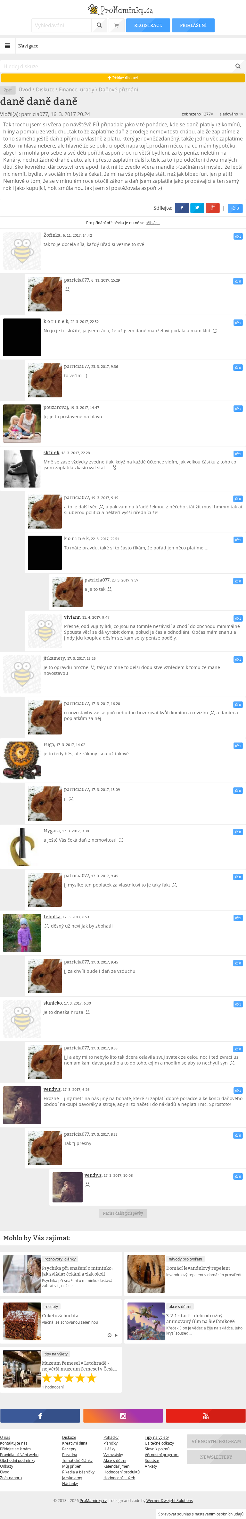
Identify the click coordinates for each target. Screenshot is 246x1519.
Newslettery (216, 1457)
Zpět (8, 90)
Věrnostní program (161, 1454)
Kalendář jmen (116, 1466)
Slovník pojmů (157, 1448)
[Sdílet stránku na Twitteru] (197, 208)
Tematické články (77, 1460)
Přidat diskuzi (124, 78)
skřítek (51, 452)
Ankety (151, 1466)
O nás (5, 1437)
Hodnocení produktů (121, 1471)
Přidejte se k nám (15, 1448)
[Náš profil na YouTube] (205, 1416)
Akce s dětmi (114, 1460)
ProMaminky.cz (93, 1500)
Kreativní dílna (74, 1443)
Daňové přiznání (118, 89)
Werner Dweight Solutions (169, 1500)
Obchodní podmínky (17, 1460)
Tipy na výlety (157, 1437)
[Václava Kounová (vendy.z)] (22, 1105)
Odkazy (6, 1466)
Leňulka (52, 916)
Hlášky (109, 1448)
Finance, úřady (76, 89)
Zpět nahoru (11, 1477)
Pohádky (111, 1437)
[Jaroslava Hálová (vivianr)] (45, 631)
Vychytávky (113, 1454)
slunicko (53, 1003)
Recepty (69, 1448)
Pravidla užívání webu (19, 1454)
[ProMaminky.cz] (123, 10)
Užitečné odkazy (159, 1443)
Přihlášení (193, 25)
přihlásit (152, 222)
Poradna (69, 1454)
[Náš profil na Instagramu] (123, 1416)
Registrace (148, 25)
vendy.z (52, 1089)
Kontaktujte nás (14, 1443)
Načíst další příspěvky (123, 1213)
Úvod (25, 89)
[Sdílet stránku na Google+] (213, 208)
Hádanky (70, 1483)
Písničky (110, 1443)
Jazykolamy (72, 1477)
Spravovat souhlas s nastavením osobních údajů (200, 1513)
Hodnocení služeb (119, 1477)
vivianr (72, 617)
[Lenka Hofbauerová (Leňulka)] (22, 933)
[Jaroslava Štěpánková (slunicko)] (22, 1019)
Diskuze (45, 89)
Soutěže (152, 1460)
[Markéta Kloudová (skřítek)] (22, 469)
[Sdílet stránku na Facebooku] (182, 208)
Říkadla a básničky (78, 1471)
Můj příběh (71, 1466)
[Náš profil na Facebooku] (40, 1416)
